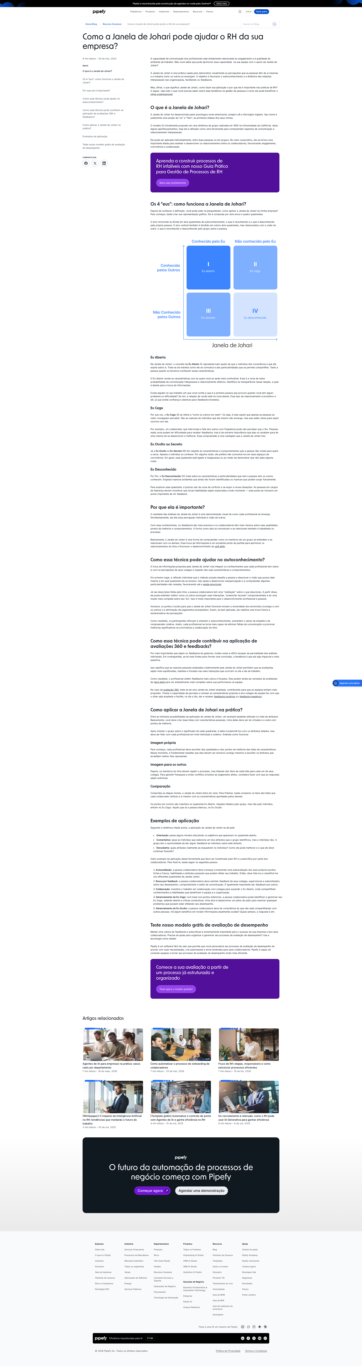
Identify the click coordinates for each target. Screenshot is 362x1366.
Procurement (160, 1292)
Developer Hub (249, 1272)
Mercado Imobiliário (133, 1261)
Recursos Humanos (112, 24)
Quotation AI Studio (192, 1272)
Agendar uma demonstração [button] (202, 1191)
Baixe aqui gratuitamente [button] (173, 182)
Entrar (249, 11)
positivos (224, 696)
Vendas (157, 1266)
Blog (215, 1249)
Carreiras (99, 1261)
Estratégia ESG (102, 1289)
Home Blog (91, 24)
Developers (218, 1314)
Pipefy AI (187, 1301)
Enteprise (187, 1296)
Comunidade (219, 1289)
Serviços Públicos (132, 1289)
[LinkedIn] (242, 1338)
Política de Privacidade (228, 1350)
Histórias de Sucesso (223, 1255)
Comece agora (249, 1266)
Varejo (127, 1272)
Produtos (150, 11)
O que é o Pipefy (103, 1255)
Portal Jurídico (249, 1295)
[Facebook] (248, 1338)
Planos (209, 11)
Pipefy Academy (250, 1255)
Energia (128, 1283)
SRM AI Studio (190, 1266)
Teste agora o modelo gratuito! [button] (176, 989)
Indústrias (164, 11)
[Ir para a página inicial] (99, 11)
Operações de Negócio (165, 1286)
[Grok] (248, 1327)
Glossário (217, 1272)
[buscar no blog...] (257, 24)
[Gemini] (259, 1327)
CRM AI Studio (190, 1261)
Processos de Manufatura (136, 1255)
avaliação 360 (171, 689)
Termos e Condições (256, 1350)
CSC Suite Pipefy (162, 1261)
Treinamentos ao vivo (223, 1283)
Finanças (158, 1249)
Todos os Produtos (192, 1249)
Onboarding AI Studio (193, 1255)
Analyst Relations (191, 1307)
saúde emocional (212, 584)
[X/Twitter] (254, 1338)
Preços (245, 1289)
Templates (218, 1261)
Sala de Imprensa (103, 1272)
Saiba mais (221, 3)
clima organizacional (161, 94)
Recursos (197, 11)
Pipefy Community (250, 1261)
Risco (156, 1255)
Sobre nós (99, 1249)
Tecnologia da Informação (166, 1297)
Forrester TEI (219, 1278)
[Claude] (265, 1327)
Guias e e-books (220, 1266)
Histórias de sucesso (105, 1278)
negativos (250, 696)
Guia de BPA (218, 1300)
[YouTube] (259, 1338)
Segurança (247, 1278)
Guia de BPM (219, 1295)
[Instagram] (265, 1338)
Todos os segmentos (134, 1266)
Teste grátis (261, 11)
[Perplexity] (254, 1327)
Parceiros (99, 1266)
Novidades (247, 1283)
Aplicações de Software (135, 1278)
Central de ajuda (250, 1249)
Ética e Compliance (104, 1283)
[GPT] (242, 1327)
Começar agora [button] (150, 1191)
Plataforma (136, 11)
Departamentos (181, 11)
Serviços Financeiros (134, 1249)
